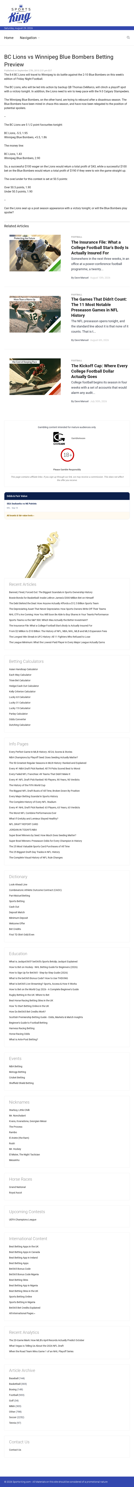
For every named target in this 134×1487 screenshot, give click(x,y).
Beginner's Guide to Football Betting (28, 1022)
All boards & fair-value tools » (20, 515)
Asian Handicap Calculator (23, 669)
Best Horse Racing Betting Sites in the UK (31, 1000)
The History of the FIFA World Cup (27, 785)
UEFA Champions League (22, 1219)
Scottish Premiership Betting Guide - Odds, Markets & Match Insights (46, 1017)
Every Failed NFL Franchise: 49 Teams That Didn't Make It (39, 774)
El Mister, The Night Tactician (24, 1154)
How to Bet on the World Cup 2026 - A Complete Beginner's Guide (44, 989)
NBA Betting (15, 1066)
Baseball (13, 1378)
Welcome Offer (17, 923)
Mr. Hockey (15, 1149)
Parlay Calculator (18, 713)
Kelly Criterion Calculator (22, 691)
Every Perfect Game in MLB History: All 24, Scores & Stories (40, 751)
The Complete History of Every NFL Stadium (32, 802)
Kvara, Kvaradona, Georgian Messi (27, 1121)
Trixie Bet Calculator (20, 680)
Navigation (28, 38)
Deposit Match (17, 912)
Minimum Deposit (18, 918)
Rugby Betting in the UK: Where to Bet (29, 995)
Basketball (14, 1383)
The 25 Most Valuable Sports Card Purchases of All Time (39, 846)
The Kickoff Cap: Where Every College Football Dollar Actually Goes (99, 371)
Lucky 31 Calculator (20, 702)
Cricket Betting (17, 1077)
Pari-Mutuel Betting (19, 895)
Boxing (13, 1389)
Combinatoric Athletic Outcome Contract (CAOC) (35, 890)
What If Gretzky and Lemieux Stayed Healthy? (33, 818)
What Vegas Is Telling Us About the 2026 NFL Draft (36, 1345)
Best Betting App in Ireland (23, 1257)
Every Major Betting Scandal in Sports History (33, 796)
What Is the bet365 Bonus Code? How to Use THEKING (38, 978)
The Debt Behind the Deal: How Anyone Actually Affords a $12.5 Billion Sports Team (54, 603)
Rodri (12, 1143)
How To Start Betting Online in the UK (29, 1006)
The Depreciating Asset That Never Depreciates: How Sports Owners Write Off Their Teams (57, 609)
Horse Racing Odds (19, 1033)
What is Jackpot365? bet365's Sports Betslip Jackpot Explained (43, 961)
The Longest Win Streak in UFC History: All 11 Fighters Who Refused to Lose (49, 636)
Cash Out (14, 906)
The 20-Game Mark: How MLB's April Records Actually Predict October (46, 1340)
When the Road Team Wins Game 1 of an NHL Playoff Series (41, 1351)
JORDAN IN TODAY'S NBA (23, 829)
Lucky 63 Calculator (20, 697)
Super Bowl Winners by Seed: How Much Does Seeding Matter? (42, 835)
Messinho (14, 1160)
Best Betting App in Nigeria (23, 1285)
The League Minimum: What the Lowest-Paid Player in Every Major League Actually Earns (57, 642)
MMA (12, 1406)
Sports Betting (17, 901)
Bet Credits (15, 929)
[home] (20, 13)
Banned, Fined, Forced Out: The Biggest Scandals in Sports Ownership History (50, 592)
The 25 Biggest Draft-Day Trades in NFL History (34, 852)
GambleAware (78, 438)
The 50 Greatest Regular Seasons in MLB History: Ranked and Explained (47, 763)
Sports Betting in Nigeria (22, 1302)
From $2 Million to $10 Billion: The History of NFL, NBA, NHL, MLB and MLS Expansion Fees (58, 631)
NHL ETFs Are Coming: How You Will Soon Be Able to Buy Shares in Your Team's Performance (59, 614)
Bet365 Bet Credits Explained (24, 1307)
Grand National (17, 1187)
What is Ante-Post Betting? (23, 1039)
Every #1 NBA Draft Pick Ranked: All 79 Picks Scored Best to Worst (44, 768)
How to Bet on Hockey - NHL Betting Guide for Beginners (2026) (43, 967)
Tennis (12, 1422)
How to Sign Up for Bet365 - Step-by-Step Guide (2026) (38, 972)
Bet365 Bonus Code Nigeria (24, 1274)
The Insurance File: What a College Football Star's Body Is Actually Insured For (99, 247)
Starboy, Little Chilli (19, 1110)
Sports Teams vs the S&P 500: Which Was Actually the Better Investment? (48, 620)
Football (13, 1395)
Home (9, 38)
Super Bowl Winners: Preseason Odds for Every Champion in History (45, 840)
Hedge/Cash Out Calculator (24, 686)
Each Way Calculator (20, 674)
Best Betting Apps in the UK (24, 1246)
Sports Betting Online (20, 1296)
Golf (11, 1400)
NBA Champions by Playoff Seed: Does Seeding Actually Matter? (43, 757)
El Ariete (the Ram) (19, 1137)
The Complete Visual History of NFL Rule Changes (36, 857)
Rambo (13, 1132)
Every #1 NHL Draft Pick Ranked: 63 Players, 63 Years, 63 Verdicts (44, 807)
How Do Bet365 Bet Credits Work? (27, 1011)
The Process (15, 1126)
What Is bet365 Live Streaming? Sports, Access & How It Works (43, 983)
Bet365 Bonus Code (20, 1268)
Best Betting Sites (18, 1280)
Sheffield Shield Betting (21, 1083)
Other (12, 1411)
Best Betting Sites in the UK (23, 1291)
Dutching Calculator (20, 725)
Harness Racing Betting (22, 1028)
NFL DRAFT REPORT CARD (23, 824)
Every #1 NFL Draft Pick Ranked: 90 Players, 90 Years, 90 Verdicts (44, 779)
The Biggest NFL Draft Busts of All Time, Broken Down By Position (44, 790)
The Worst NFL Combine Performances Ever (32, 813)
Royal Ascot (15, 1192)
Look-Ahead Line (18, 884)
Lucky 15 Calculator (20, 708)
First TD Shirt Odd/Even (21, 934)
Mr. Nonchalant (17, 1115)
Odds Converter (17, 719)
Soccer (12, 1417)
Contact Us (15, 1449)
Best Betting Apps (18, 1263)
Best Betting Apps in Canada (24, 1252)
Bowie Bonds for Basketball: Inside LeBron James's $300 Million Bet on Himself (51, 597)
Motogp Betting (17, 1072)
